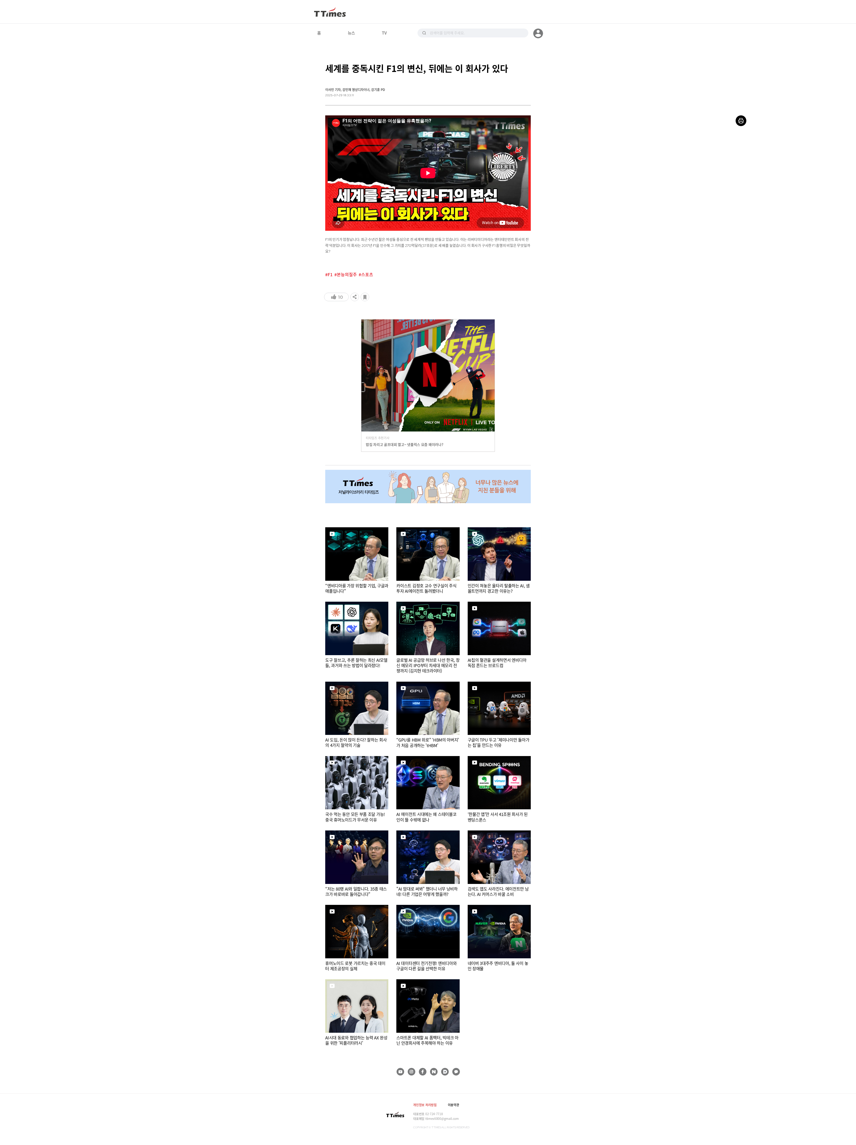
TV (384, 33)
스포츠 (367, 274)
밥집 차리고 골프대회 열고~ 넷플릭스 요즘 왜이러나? (404, 444)
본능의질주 (347, 274)
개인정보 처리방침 (424, 1104)
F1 (330, 274)
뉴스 (351, 33)
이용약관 (453, 1104)
